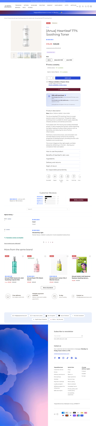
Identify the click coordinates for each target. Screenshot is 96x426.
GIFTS (66, 5)
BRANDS (17, 7)
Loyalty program (58, 384)
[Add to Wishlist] (23, 256)
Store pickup (57, 376)
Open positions (72, 376)
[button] (90, 6)
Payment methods (59, 381)
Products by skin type (13, 18)
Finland (84, 371)
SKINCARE (34, 5)
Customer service (58, 369)
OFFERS (26, 5)
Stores (55, 372)
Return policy (71, 381)
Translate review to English (14, 237)
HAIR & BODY (58, 5)
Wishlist (56, 379)
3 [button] (48, 242)
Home (5, 18)
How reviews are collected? (12, 243)
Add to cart (68, 78)
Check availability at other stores (58, 85)
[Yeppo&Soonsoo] (24, 375)
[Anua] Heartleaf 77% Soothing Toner (43, 18)
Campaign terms (72, 386)
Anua (47, 27)
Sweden (84, 373)
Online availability (53, 64)
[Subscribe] (81, 335)
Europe (84, 376)
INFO (24, 7)
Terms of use (71, 379)
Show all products (48, 287)
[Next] (39, 36)
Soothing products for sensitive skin (26, 18)
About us (70, 374)
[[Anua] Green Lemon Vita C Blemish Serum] (59, 265)
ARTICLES (73, 5)
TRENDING (18, 5)
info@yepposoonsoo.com (61, 353)
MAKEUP (49, 5)
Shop (69, 369)
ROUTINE (42, 5)
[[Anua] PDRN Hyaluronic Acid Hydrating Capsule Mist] (14, 265)
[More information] (65, 95)
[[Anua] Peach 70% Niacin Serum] (37, 265)
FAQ (69, 372)
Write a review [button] (78, 200)
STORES (30, 7)
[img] (35, 219)
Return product (72, 384)
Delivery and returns (59, 374)
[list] (26, 36)
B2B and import (58, 390)
